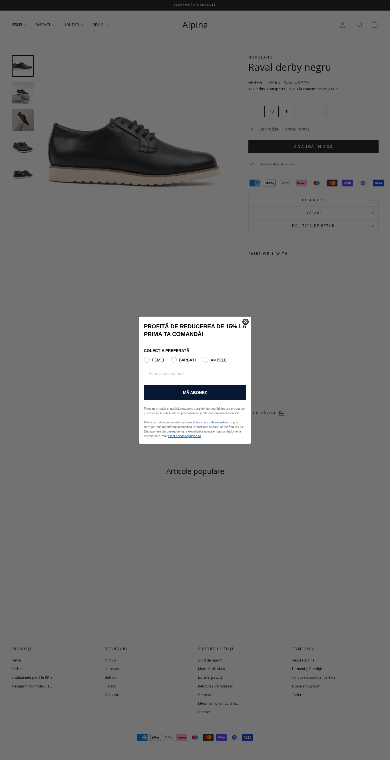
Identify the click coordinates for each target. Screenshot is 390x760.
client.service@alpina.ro (184, 436)
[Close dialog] (245, 322)
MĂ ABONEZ (195, 392)
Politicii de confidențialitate (210, 422)
